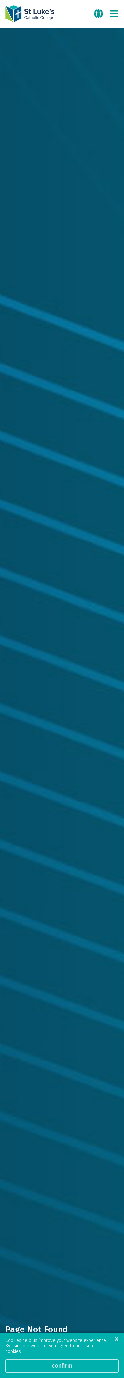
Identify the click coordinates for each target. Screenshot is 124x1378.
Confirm (62, 1365)
